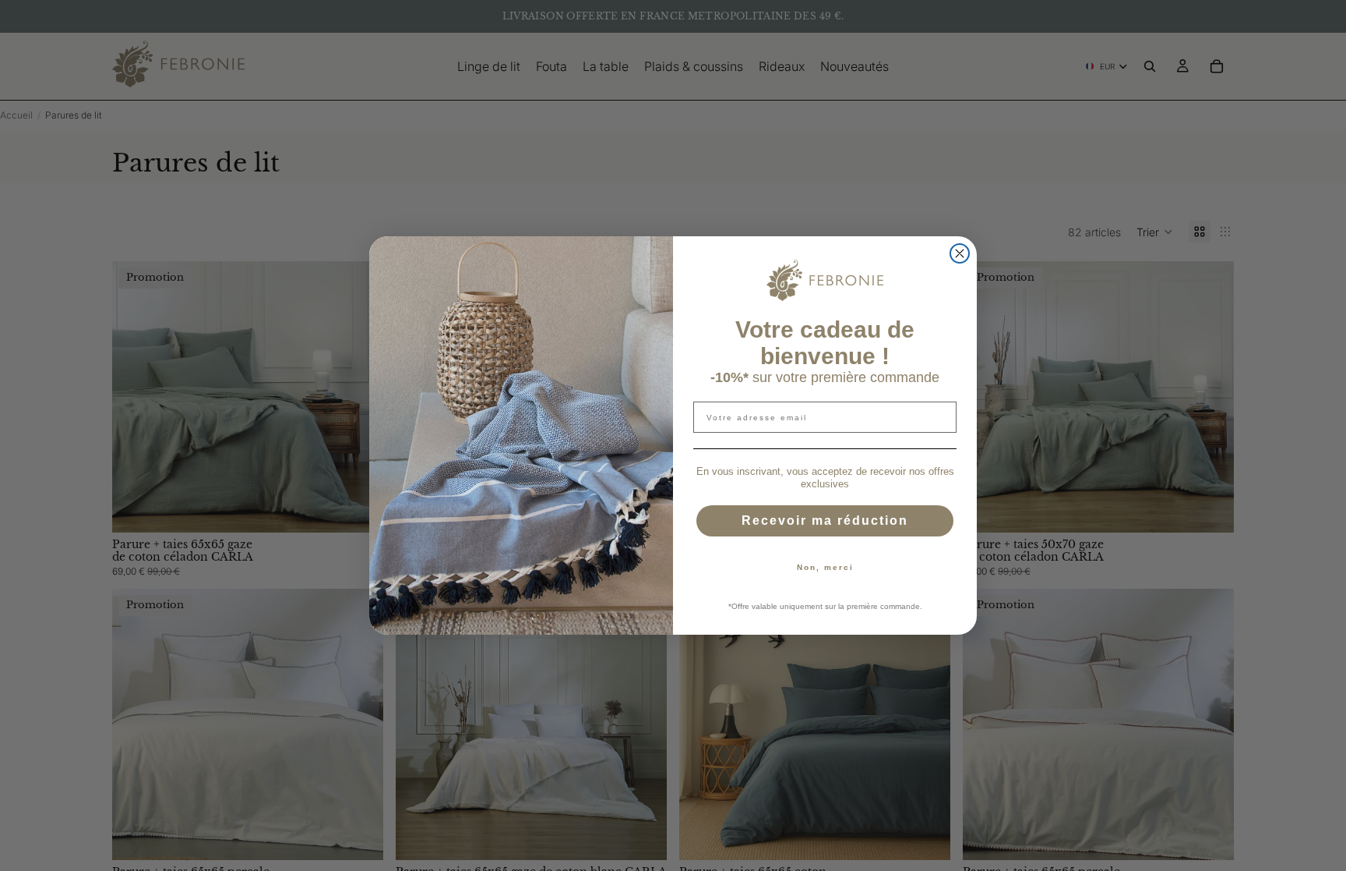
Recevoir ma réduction (825, 520)
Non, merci (825, 567)
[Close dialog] (959, 253)
